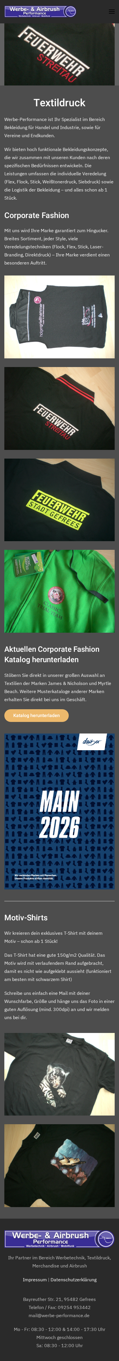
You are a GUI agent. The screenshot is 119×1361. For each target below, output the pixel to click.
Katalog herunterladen (36, 715)
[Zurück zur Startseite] (40, 11)
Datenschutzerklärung (73, 1279)
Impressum (35, 1279)
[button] (112, 11)
